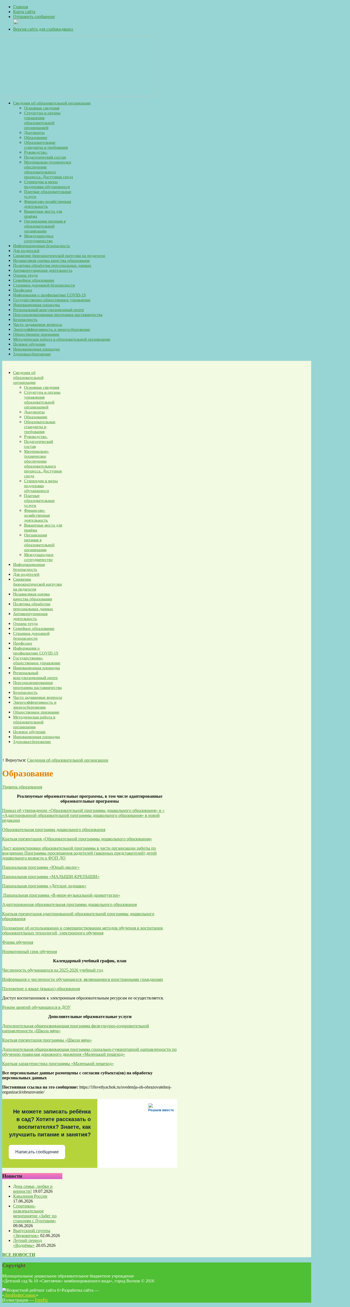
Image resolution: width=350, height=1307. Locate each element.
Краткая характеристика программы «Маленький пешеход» (58, 1063)
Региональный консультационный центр (48, 310)
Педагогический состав (45, 157)
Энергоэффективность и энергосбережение (51, 329)
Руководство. (36, 152)
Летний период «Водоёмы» (27, 1243)
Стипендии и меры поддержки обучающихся (41, 486)
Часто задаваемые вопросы (37, 324)
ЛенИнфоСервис (20, 1295)
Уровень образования (22, 787)
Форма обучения (17, 942)
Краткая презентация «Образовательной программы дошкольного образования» (77, 839)
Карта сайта (24, 11)
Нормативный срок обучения (29, 951)
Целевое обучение (29, 344)
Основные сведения (41, 108)
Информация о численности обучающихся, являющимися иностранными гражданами (82, 979)
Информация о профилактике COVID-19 (49, 295)
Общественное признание (36, 334)
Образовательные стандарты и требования (40, 427)
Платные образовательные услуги (39, 500)
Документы (34, 132)
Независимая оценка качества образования (51, 260)
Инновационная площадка (36, 305)
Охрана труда (25, 275)
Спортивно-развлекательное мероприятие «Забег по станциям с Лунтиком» (35, 1213)
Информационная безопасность (41, 246)
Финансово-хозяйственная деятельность (37, 515)
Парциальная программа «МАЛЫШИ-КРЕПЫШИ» (51, 876)
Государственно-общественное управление (52, 300)
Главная (20, 6)
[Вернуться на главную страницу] (79, 94)
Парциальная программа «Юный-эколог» (41, 867)
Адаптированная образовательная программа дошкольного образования (69, 904)
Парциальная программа (25, 886)
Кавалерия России (30, 1196)
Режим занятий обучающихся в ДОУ (36, 1007)
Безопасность (25, 319)
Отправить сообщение (34, 16)
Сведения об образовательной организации (52, 103)
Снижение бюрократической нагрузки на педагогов (59, 255)
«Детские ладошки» (67, 886)
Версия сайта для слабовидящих (43, 29)
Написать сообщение (37, 1152)
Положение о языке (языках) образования (41, 988)
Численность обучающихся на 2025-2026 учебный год (52, 970)
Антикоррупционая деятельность (42, 270)
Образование (35, 137)
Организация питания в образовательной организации (45, 226)
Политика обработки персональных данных (52, 265)
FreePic (41, 1300)
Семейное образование (33, 280)
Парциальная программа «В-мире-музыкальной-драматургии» (61, 895)
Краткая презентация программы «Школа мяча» (47, 1040)
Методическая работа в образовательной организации (61, 339)
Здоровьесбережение (32, 354)
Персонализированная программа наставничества (58, 314)
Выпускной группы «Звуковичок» (31, 1233)
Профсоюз (22, 290)
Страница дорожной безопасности (44, 285)
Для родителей (26, 250)
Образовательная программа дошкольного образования (53, 829)
